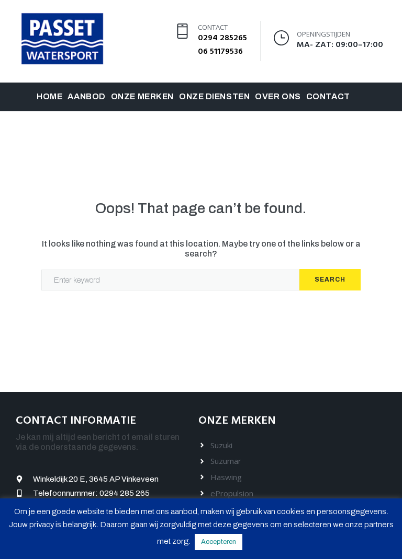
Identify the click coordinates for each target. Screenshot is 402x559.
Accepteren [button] (218, 541)
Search (330, 279)
